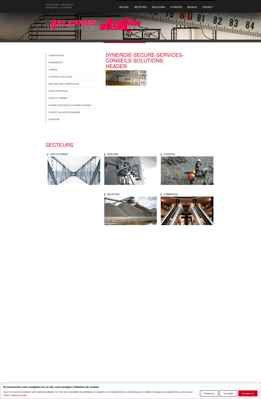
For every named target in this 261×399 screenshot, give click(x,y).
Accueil (124, 7)
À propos (176, 7)
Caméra (53, 69)
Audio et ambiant (58, 98)
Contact (207, 7)
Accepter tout (248, 393)
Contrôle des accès (60, 76)
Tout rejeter (228, 393)
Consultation (56, 55)
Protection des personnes (64, 112)
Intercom (54, 119)
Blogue (192, 7)
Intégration (55, 62)
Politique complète (19, 395)
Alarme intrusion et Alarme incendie (70, 105)
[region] (130, 391)
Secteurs (140, 7)
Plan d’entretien (58, 90)
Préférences (209, 393)
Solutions (158, 7)
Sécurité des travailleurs (64, 83)
